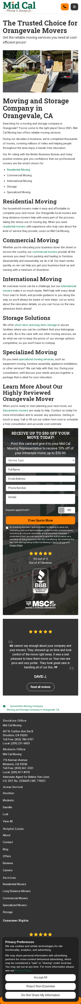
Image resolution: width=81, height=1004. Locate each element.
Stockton (8, 793)
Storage (8, 912)
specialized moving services (36, 359)
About (6, 835)
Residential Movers (14, 884)
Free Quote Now (40, 520)
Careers (8, 870)
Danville (7, 807)
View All (8, 821)
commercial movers (44, 252)
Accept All (40, 977)
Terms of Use (58, 542)
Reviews (8, 863)
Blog (5, 849)
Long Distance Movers (17, 891)
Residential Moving (18, 169)
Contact (8, 842)
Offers (7, 856)
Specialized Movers (15, 905)
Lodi (5, 814)
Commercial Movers (15, 898)
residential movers (14, 226)
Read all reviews (40, 687)
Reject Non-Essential (40, 986)
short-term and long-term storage (36, 325)
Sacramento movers (15, 410)
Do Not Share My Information (40, 995)
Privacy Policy (16, 545)
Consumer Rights (15, 920)
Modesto (8, 800)
